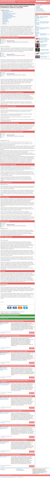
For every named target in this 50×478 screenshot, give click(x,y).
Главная (19, 1)
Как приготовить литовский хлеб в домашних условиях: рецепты (15, 366)
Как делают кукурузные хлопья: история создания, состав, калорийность (14, 381)
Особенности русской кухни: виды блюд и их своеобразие (13, 440)
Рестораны (38, 6)
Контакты (27, 1)
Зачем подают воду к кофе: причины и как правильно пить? (14, 425)
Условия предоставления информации (7, 477)
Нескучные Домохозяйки (8, 1)
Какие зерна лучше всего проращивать (9, 13)
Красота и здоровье (39, 9)
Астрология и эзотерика (40, 10)
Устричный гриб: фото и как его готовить (10, 454)
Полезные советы (39, 8)
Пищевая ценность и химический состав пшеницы (16, 55)
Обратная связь (3, 469)
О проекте (23, 1)
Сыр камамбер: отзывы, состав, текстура (9, 335)
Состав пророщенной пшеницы (8, 15)
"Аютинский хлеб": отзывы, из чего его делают (15, 136)
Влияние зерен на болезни (7, 14)
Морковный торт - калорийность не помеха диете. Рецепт (13, 351)
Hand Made (38, 7)
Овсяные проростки (6, 18)
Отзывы (4, 22)
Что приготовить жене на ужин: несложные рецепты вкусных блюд (16, 396)
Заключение (5, 23)
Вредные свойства (6, 12)
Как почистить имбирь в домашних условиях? (11, 410)
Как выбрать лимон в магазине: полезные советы (12, 321)
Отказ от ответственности (18, 477)
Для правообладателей (20, 470)
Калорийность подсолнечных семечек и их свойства (16, 74)
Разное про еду (2, 348)
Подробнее (32, 332)
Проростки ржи (5, 20)
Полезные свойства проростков (8, 11)
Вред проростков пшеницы (7, 17)
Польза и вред (5, 19)
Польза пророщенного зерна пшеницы (9, 16)
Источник (2, 302)
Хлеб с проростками (6, 21)
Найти (48, 1)
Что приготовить (39, 5)
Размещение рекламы (20, 469)
